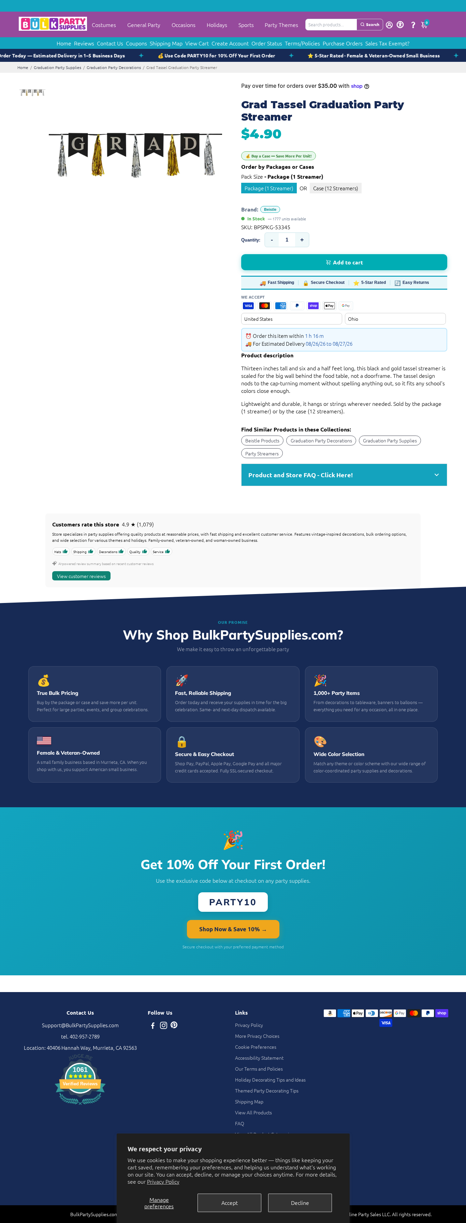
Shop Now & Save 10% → (233, 929)
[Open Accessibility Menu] (400, 24)
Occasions (183, 24)
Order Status (266, 43)
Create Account (230, 43)
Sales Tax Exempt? (387, 43)
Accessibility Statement (259, 1057)
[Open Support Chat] (413, 24)
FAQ (239, 1123)
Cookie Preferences (255, 1046)
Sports (246, 24)
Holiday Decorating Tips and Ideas (270, 1079)
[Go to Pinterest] (174, 1026)
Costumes (104, 24)
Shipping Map (166, 43)
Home (64, 43)
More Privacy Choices (257, 1035)
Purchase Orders (343, 43)
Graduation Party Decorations (114, 67)
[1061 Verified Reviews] (80, 1105)
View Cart (197, 43)
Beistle (270, 209)
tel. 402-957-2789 (80, 1036)
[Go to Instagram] (163, 1026)
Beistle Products (262, 440)
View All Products (253, 1112)
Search (372, 24)
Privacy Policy (163, 1181)
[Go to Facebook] (153, 1026)
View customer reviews (81, 576)
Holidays (217, 24)
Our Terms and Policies (259, 1068)
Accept (229, 1202)
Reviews (84, 43)
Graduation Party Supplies (57, 67)
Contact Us (110, 43)
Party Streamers (262, 453)
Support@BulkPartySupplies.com (80, 1025)
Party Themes (281, 24)
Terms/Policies (302, 43)
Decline (300, 1202)
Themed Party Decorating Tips (266, 1090)
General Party (143, 24)
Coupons (136, 43)
